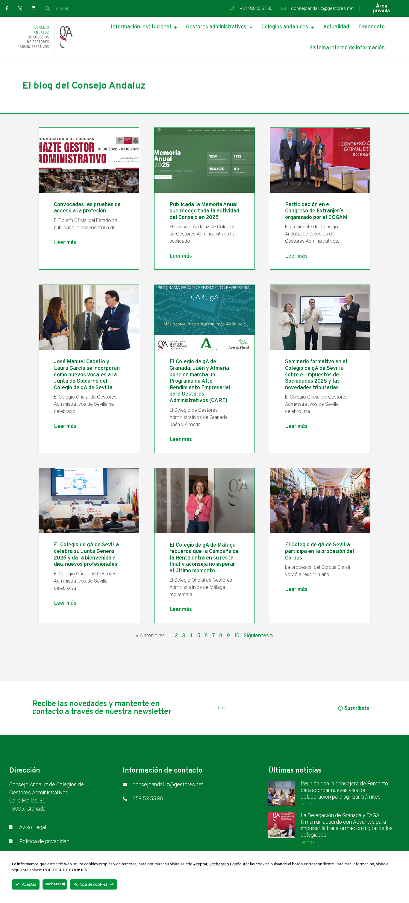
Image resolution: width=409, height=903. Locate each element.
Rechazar (53, 884)
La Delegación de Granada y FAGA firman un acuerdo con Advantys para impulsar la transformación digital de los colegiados (347, 825)
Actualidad (336, 27)
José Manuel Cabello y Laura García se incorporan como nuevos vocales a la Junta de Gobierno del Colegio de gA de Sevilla (87, 374)
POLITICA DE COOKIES (65, 870)
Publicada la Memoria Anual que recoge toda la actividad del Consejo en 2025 (204, 211)
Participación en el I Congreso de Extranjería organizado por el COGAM (316, 211)
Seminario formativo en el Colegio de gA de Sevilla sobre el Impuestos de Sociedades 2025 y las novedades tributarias (316, 374)
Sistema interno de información (347, 48)
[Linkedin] (33, 8)
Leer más (65, 242)
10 (237, 636)
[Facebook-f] (6, 8)
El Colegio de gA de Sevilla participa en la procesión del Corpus (319, 551)
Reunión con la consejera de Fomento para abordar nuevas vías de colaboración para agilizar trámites (344, 789)
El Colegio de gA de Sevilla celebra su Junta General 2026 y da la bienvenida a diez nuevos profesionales (86, 555)
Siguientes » (258, 636)
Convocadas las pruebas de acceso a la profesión (87, 208)
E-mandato (371, 27)
